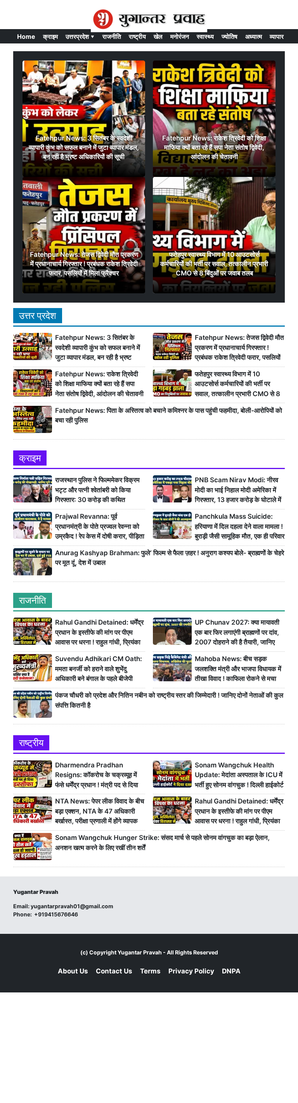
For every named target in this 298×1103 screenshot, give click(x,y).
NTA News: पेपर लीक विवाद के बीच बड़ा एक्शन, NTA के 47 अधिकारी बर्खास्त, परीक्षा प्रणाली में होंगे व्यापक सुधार (99, 811)
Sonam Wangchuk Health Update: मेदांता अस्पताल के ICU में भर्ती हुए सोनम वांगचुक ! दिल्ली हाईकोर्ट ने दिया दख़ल (239, 775)
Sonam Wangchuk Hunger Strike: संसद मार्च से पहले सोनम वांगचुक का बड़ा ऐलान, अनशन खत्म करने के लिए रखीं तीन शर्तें (162, 843)
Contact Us (114, 971)
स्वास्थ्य (205, 36)
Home (26, 36)
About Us (73, 971)
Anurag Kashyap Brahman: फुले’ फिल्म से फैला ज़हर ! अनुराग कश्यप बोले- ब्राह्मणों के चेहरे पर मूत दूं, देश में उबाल (169, 558)
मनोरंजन (179, 36)
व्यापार (277, 36)
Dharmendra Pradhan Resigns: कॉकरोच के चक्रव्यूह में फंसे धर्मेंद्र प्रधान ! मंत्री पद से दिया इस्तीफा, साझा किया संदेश (96, 775)
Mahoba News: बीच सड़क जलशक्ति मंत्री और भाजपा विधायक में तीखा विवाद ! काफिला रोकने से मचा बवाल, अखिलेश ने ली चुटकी (238, 669)
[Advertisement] (149, 1046)
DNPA (231, 971)
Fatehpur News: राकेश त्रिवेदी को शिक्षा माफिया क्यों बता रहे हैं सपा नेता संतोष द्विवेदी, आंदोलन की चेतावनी (99, 384)
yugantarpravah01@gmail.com (72, 906)
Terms (150, 971)
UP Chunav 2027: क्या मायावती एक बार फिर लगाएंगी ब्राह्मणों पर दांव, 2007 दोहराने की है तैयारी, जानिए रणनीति (237, 632)
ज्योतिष (229, 36)
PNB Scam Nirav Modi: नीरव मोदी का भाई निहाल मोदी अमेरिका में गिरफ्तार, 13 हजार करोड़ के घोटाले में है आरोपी (238, 490)
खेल (158, 36)
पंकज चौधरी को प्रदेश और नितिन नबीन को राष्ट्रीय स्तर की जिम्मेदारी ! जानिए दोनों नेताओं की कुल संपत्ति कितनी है (169, 700)
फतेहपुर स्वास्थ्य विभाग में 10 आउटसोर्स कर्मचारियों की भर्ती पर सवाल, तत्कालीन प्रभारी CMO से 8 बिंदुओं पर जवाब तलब (237, 384)
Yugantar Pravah (140, 952)
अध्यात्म (253, 36)
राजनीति (111, 36)
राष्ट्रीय (137, 36)
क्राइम (50, 36)
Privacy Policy (191, 971)
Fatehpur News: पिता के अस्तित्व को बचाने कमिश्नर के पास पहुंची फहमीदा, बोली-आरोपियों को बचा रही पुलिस (168, 415)
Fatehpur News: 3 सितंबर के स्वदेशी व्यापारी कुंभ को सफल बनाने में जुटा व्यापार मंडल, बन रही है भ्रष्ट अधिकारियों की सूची (97, 348)
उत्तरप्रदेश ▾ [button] (80, 36)
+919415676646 (56, 914)
